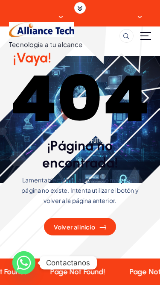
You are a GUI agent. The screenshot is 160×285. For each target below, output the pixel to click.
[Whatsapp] (23, 262)
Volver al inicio (74, 227)
